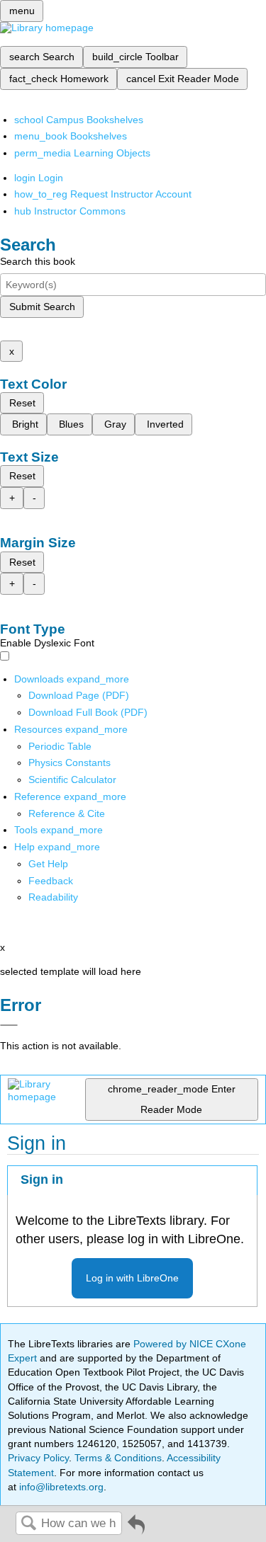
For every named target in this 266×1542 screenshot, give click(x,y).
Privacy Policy (38, 1457)
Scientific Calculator (72, 779)
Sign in (42, 1179)
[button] (50, 880)
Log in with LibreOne (132, 1278)
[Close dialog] (9, 1025)
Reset (22, 403)
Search (28, 1524)
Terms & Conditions (118, 1457)
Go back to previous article (136, 1529)
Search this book (37, 261)
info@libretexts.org (60, 1486)
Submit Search (42, 306)
